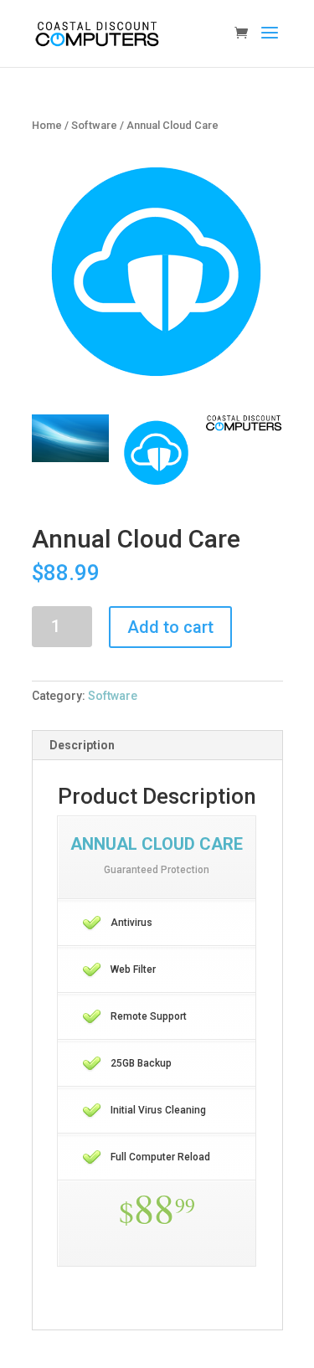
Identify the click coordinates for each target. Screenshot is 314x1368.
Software (94, 125)
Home (47, 125)
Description (82, 745)
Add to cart (170, 627)
